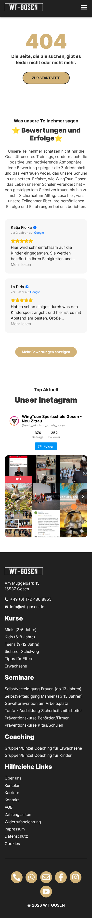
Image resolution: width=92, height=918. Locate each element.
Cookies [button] (12, 843)
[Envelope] (46, 877)
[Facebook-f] (61, 877)
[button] (82, 7)
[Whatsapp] (31, 877)
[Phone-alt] (17, 877)
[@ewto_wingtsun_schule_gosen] (14, 421)
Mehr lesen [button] (21, 264)
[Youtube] (46, 891)
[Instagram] (75, 877)
